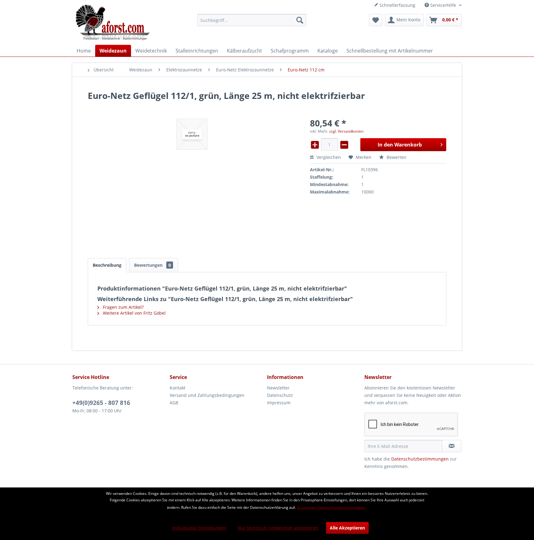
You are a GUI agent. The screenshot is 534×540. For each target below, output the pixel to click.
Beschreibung (107, 265)
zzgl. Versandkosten (346, 131)
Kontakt (177, 388)
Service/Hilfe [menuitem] (443, 5)
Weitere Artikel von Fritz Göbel (134, 313)
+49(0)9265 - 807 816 (101, 403)
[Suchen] (299, 20)
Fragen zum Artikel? (123, 307)
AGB (174, 403)
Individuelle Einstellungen (199, 528)
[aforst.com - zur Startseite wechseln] (112, 23)
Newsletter (278, 388)
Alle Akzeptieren (347, 528)
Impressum (278, 403)
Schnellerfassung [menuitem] (396, 5)
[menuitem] (251, 20)
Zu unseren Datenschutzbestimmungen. (331, 507)
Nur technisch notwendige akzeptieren (278, 528)
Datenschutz (280, 395)
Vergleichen (328, 157)
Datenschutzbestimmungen (420, 459)
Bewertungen (152, 265)
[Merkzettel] (375, 20)
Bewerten (395, 157)
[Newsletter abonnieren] (451, 446)
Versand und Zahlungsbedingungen (207, 395)
